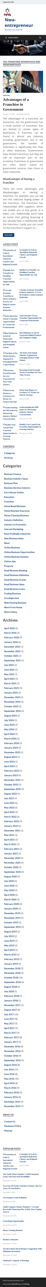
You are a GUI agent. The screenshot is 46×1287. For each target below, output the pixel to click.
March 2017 (10, 1032)
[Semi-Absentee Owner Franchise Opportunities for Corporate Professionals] (10, 316)
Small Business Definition (16, 575)
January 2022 (11, 826)
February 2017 (11, 1037)
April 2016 (9, 1083)
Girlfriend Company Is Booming (16, 1261)
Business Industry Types (16, 478)
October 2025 (11, 655)
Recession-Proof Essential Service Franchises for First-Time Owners (30, 372)
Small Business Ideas (14, 584)
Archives (8, 457)
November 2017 (12, 1005)
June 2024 (9, 724)
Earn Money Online (14, 492)
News (7, 543)
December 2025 (12, 646)
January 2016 (11, 1097)
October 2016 (11, 1055)
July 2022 (9, 798)
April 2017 (9, 1028)
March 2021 (10, 844)
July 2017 (9, 1014)
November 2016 (12, 1051)
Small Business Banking (15, 570)
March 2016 (10, 1087)
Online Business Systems (16, 556)
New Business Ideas (14, 538)
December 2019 (12, 913)
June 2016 (9, 1074)
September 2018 (12, 982)
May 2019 (9, 945)
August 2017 (10, 1009)
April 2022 (9, 812)
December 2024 (12, 697)
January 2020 (11, 908)
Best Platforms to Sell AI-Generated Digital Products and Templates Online (30, 335)
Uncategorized (11, 598)
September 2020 (12, 871)
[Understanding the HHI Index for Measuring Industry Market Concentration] (10, 407)
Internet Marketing (13, 529)
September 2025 (12, 660)
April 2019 (9, 950)
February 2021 (11, 848)
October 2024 (11, 706)
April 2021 (9, 839)
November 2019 (12, 917)
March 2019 (10, 954)
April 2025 (9, 678)
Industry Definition (13, 520)
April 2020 (9, 894)
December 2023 (12, 752)
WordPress (16, 1284)
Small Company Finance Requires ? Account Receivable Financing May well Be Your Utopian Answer (22, 1209)
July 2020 (9, 881)
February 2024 (11, 743)
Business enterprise (10, 1240)
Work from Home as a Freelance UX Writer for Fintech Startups (29, 392)
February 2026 (11, 637)
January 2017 (11, 1041)
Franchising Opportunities (13, 1221)
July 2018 (9, 991)
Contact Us (9, 1121)
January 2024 (11, 747)
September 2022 (12, 789)
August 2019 (10, 931)
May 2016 (9, 1078)
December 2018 (12, 968)
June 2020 (9, 885)
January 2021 (11, 853)
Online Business (12, 547)
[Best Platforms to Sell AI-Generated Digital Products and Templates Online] (10, 333)
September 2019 (12, 927)
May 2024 (9, 729)
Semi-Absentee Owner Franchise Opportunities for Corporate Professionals (30, 318)
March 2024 (10, 738)
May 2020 (9, 890)
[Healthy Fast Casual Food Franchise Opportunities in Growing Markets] (10, 425)
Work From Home (13, 607)
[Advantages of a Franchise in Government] (23, 82)
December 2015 (12, 1101)
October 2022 (11, 784)
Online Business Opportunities (19, 552)
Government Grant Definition (15, 1198)
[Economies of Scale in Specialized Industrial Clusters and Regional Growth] (10, 250)
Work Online (10, 612)
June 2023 (9, 761)
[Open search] (40, 37)
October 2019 (11, 922)
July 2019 (9, 936)
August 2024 (10, 715)
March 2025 (10, 683)
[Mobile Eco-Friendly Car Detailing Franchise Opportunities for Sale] (10, 270)
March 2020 (10, 899)
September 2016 (12, 1060)
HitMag (26, 1284)
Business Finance (12, 474)
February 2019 (11, 959)
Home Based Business (15, 506)
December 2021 (12, 830)
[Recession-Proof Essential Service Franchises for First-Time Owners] (10, 370)
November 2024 (12, 701)
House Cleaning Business (16, 515)
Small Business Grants (15, 579)
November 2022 (12, 780)
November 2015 (12, 1106)
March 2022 (10, 816)
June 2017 (9, 1018)
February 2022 (11, 821)
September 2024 (12, 711)
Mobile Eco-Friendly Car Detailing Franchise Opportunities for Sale (29, 272)
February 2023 (11, 770)
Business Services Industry (17, 487)
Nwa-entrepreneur (19, 22)
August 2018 (10, 986)
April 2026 (9, 628)
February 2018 (11, 996)
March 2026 (10, 632)
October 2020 (11, 867)
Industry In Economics (15, 524)
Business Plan (11, 483)
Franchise (6, 95)
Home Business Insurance (17, 510)
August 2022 (10, 793)
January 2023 (11, 775)
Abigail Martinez (24, 114)
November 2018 (12, 973)
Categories (9, 453)
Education (9, 497)
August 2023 (10, 757)
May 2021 (9, 835)
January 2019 (11, 963)
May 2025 (9, 674)
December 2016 (12, 1046)
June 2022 (9, 803)
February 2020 (11, 904)
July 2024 (9, 720)
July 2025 (9, 665)
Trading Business (12, 593)
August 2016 (10, 1064)
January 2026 (11, 642)
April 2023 (9, 766)
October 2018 (11, 977)
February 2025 (11, 688)
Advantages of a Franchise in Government (16, 104)
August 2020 (10, 876)
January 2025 (11, 692)
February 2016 (11, 1092)
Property (8, 566)
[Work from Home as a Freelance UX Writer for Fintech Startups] (10, 390)
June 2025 (9, 669)
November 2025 (12, 651)
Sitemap (8, 1130)
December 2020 (12, 858)
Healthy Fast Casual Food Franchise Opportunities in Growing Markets (30, 426)
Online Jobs (10, 561)
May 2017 (9, 1023)
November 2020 (12, 862)
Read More (8, 234)
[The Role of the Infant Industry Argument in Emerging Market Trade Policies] (10, 353)
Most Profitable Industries (17, 533)
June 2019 (9, 940)
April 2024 (9, 734)
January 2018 (11, 1000)
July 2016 (9, 1069)
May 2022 (9, 807)
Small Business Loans (14, 589)
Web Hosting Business (15, 602)
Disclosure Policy (12, 1126)
